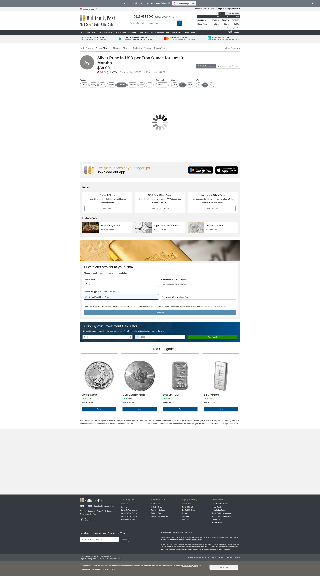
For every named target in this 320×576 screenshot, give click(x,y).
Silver (89, 284)
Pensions (149, 32)
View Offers (107, 208)
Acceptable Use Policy (232, 557)
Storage (185, 513)
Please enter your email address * (174, 279)
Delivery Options (157, 513)
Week (102, 85)
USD (182, 85)
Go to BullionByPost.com (186, 4)
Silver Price (202, 24)
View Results (213, 337)
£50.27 (216, 24)
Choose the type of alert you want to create (101, 291)
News (177, 32)
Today (93, 85)
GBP (175, 85)
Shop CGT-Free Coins (160, 208)
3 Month (121, 85)
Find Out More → (213, 229)
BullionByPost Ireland (129, 510)
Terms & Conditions (216, 557)
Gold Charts (86, 48)
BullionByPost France (129, 513)
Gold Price (202, 20)
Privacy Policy (204, 557)
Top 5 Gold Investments (221, 513)
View (99, 409)
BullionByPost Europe (129, 516)
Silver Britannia (89, 395)
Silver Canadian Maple (133, 395)
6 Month (132, 85)
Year (142, 85)
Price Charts (190, 32)
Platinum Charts (121, 48)
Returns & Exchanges (159, 516)
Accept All (224, 567)
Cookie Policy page (190, 566)
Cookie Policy (193, 557)
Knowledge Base (162, 32)
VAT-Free (135, 32)
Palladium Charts (142, 48)
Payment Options (158, 510)
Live (85, 85)
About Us (124, 504)
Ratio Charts (160, 48)
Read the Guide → (108, 229)
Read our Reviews (128, 519)
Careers (124, 507)
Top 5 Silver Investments (221, 516)
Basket (235, 32)
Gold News (216, 519)
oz (205, 85)
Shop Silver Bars (212, 208)
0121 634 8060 (86, 506)
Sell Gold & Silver (188, 510)
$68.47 (226, 24)
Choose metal (89, 279)
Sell (105, 32)
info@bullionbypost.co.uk (104, 506)
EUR (190, 85)
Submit (124, 539)
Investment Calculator (220, 504)
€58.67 (236, 24)
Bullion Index (217, 523)
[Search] (179, 23)
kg (211, 85)
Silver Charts (103, 48)
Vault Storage (120, 32)
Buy (88, 32)
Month (111, 85)
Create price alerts (234, 28)
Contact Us (198, 9)
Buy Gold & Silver (188, 507)
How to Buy (186, 504)
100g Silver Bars (171, 395)
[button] (231, 48)
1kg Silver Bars (211, 395)
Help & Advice (209, 9)
